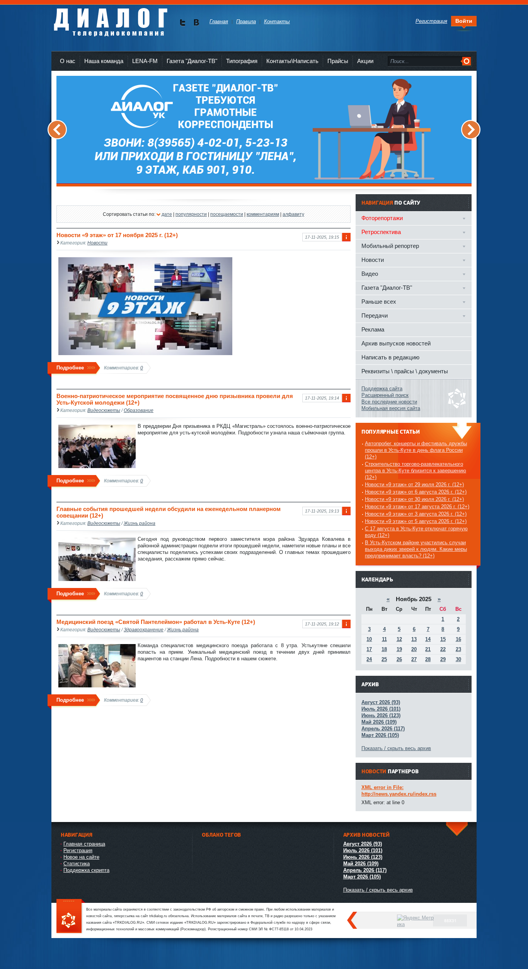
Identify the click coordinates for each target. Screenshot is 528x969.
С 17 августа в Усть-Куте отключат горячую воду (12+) (416, 532)
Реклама (372, 329)
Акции (365, 61)
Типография (241, 61)
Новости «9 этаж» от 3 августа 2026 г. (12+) (416, 514)
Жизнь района (139, 523)
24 (369, 659)
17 (369, 649)
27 (414, 659)
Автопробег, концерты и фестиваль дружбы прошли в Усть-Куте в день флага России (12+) (416, 450)
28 (428, 659)
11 (384, 639)
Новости (97, 242)
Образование (138, 410)
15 (443, 639)
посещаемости (226, 214)
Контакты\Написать (292, 61)
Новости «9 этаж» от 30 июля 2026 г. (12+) (414, 499)
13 (414, 639)
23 (458, 649)
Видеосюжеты (103, 410)
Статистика (76, 863)
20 (414, 649)
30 (458, 659)
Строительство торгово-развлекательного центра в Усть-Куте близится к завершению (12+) (415, 470)
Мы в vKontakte (196, 22)
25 (384, 659)
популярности (191, 214)
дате (167, 214)
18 (384, 649)
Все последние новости (389, 402)
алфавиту (293, 214)
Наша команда (103, 61)
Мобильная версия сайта (390, 408)
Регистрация (77, 850)
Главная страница (84, 844)
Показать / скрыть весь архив (396, 748)
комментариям (263, 214)
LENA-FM (145, 61)
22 (443, 649)
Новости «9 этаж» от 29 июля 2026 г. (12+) (414, 484)
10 (369, 639)
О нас (67, 61)
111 (70, 916)
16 (458, 639)
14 (428, 639)
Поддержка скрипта (86, 870)
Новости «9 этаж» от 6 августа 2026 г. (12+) (416, 492)
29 (443, 659)
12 (399, 639)
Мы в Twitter (182, 22)
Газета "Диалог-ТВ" (192, 61)
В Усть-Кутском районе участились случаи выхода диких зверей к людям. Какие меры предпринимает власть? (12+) (416, 549)
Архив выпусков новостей (396, 343)
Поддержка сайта (381, 388)
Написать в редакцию (390, 357)
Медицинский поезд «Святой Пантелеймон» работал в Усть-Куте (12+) (155, 622)
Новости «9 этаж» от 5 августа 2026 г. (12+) (416, 521)
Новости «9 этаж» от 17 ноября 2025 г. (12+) (117, 235)
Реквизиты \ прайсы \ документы (404, 371)
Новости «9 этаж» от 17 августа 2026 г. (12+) (417, 506)
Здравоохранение (144, 629)
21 (428, 649)
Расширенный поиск (385, 395)
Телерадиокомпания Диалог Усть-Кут (110, 19)
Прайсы (337, 61)
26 (399, 659)
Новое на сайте (81, 857)
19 (399, 649)
